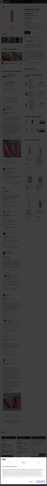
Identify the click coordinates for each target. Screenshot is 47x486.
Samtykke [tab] (8, 462)
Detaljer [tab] (23, 462)
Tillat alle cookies (40, 481)
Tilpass (31, 481)
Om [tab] (38, 462)
